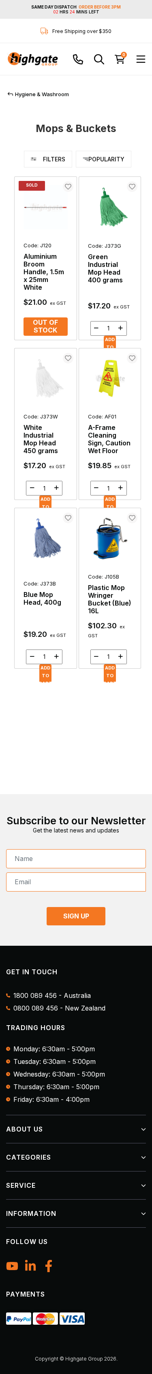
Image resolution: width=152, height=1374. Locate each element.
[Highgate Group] (32, 59)
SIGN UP (76, 916)
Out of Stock (45, 326)
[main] (77, 427)
